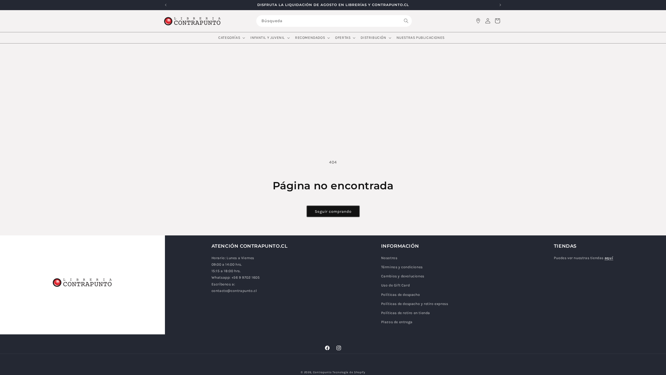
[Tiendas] (478, 21)
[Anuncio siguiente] (500, 5)
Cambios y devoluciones (402, 276)
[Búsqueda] (406, 21)
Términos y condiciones (402, 267)
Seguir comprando (333, 211)
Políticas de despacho (400, 294)
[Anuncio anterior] (165, 5)
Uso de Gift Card (395, 285)
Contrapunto (322, 372)
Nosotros (389, 258)
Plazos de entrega (397, 322)
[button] (231, 37)
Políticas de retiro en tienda (405, 313)
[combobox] (334, 21)
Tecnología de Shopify (348, 372)
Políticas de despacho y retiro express (414, 304)
